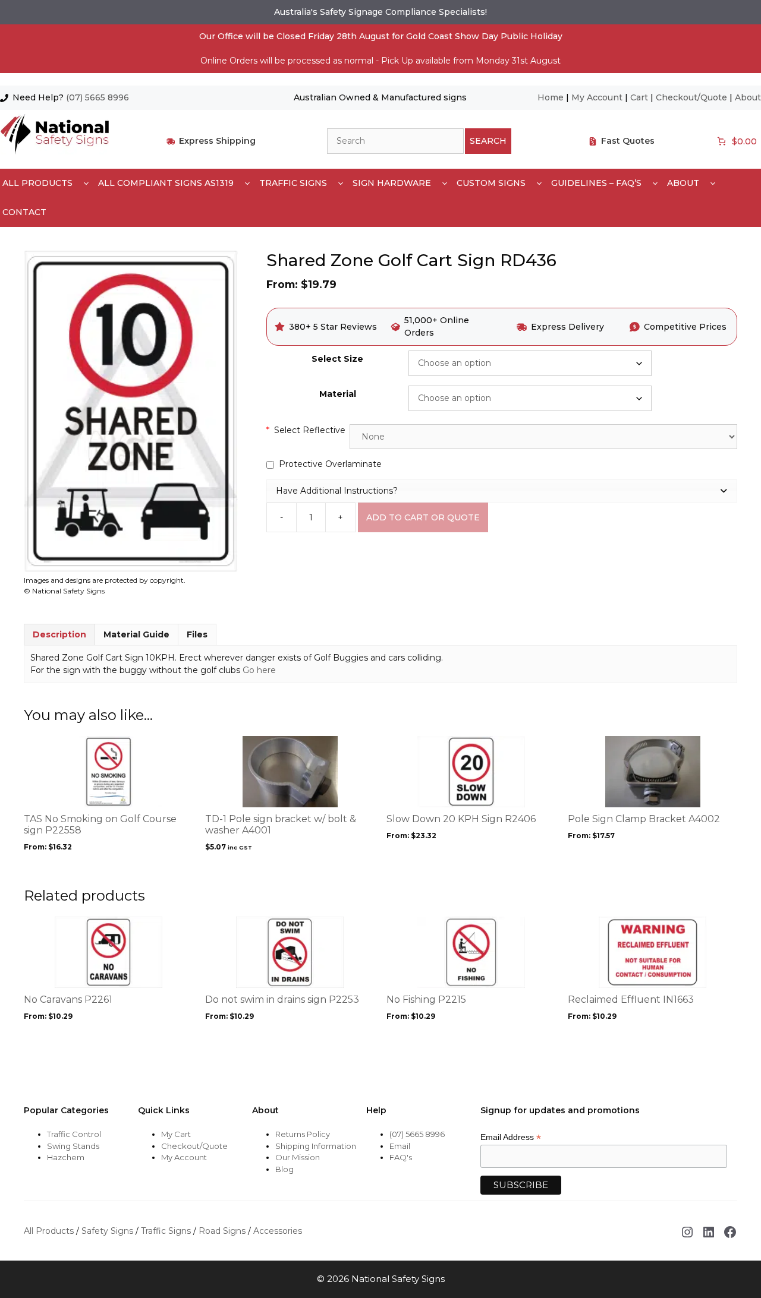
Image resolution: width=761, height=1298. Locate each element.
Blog (284, 1169)
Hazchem (65, 1157)
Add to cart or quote (423, 517)
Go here (259, 670)
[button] (502, 490)
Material (337, 394)
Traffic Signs (293, 183)
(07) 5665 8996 (97, 97)
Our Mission (297, 1157)
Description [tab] (59, 634)
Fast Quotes (628, 140)
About (748, 97)
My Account (596, 97)
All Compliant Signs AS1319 (166, 183)
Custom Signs (491, 183)
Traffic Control (74, 1134)
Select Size (337, 358)
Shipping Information (315, 1146)
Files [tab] (197, 634)
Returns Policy (302, 1134)
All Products (37, 183)
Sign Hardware (392, 183)
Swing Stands (73, 1146)
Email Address (510, 1137)
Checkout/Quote (691, 97)
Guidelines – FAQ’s (596, 183)
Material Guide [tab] (136, 634)
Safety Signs (107, 1231)
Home (550, 97)
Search (488, 140)
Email (399, 1146)
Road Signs (222, 1231)
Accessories (277, 1231)
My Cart (176, 1134)
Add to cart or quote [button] (262, 869)
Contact (24, 212)
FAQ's (400, 1157)
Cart (639, 97)
